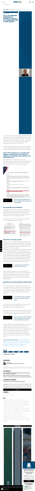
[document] (17, 245)
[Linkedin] (32, 2)
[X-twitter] (31, 2)
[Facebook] (29, 2)
